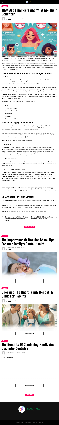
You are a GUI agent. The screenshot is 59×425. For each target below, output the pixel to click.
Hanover (41, 211)
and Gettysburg (15, 211)
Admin (9, 19)
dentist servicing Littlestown (29, 211)
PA (45, 211)
